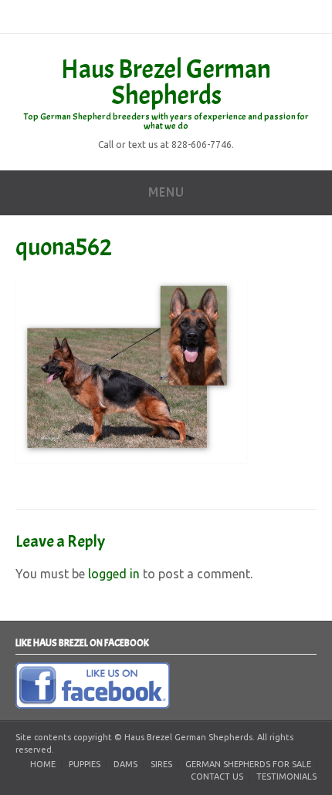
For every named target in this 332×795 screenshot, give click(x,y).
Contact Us (217, 776)
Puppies (84, 764)
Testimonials (286, 776)
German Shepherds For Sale (248, 764)
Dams (125, 764)
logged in (114, 574)
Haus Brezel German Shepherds (166, 82)
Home (43, 764)
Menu (166, 192)
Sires (161, 764)
